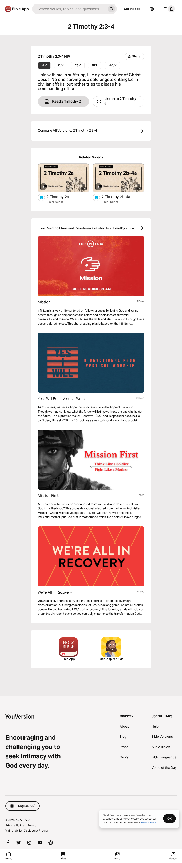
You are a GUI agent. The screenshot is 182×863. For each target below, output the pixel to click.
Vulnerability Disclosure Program (27, 830)
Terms (32, 825)
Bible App (68, 659)
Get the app (132, 8)
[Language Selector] (151, 8)
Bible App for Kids (111, 659)
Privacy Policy (14, 825)
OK (169, 818)
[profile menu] (168, 8)
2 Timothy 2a (62, 196)
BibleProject (55, 202)
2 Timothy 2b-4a (120, 196)
